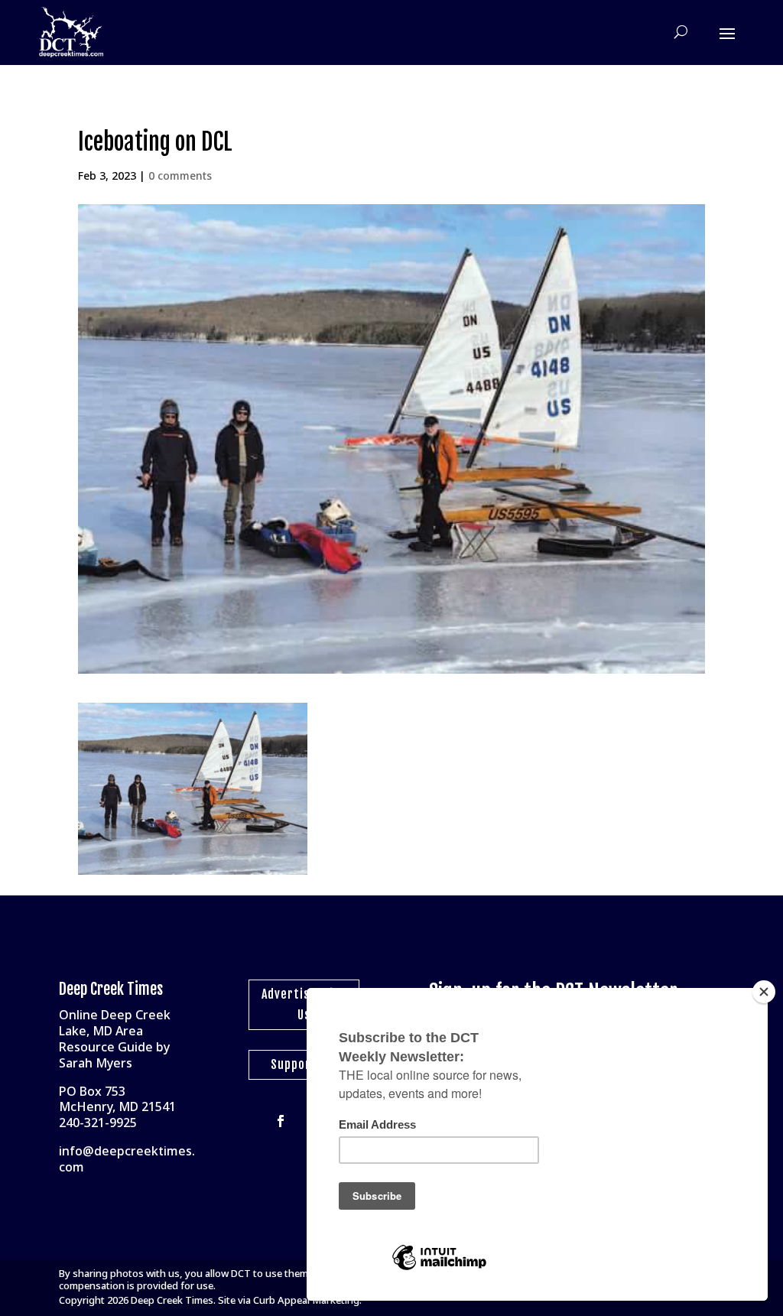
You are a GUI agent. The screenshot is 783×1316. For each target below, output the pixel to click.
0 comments (180, 175)
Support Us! (303, 1064)
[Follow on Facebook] (281, 1121)
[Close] (763, 991)
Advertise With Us (304, 1004)
